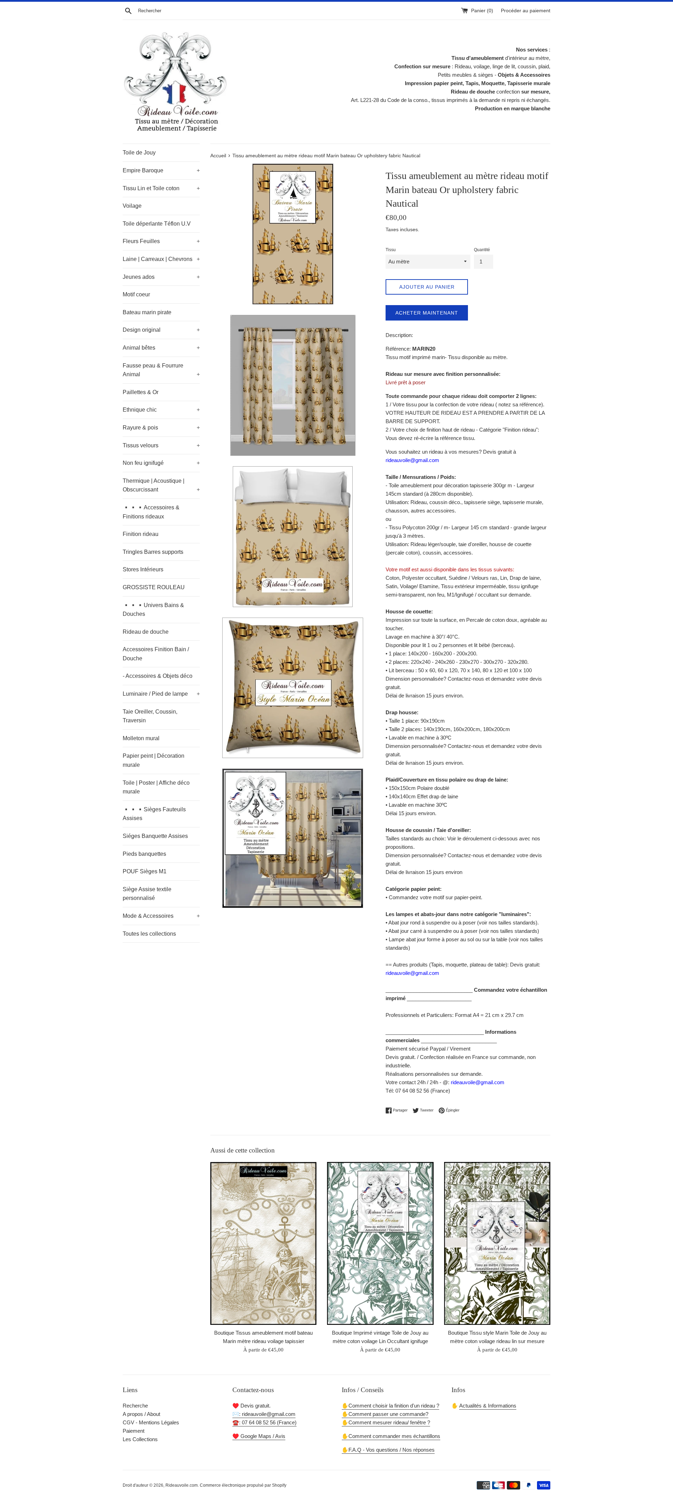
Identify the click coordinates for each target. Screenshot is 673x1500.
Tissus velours (161, 445)
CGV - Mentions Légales (151, 1422)
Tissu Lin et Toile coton (161, 188)
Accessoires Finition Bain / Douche (156, 653)
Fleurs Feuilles (161, 241)
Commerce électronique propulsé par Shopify (243, 1485)
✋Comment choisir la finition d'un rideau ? (390, 1406)
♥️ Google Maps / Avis (258, 1436)
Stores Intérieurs (143, 569)
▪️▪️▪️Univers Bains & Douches (153, 609)
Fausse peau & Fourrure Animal (161, 370)
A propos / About (141, 1414)
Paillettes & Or (140, 392)
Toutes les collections (149, 934)
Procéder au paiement (525, 10)
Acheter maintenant (426, 313)
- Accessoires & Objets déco (157, 676)
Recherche (135, 1406)
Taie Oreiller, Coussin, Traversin (150, 716)
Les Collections (140, 1439)
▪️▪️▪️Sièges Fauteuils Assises (154, 813)
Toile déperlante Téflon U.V (157, 224)
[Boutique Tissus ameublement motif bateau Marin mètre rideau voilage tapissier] (263, 1243)
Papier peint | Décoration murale (153, 760)
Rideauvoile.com (181, 1485)
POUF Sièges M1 (144, 871)
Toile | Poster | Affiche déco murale (156, 787)
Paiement (133, 1431)
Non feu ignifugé (161, 463)
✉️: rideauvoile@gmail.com (263, 1414)
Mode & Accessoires (161, 916)
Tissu (391, 249)
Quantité (482, 249)
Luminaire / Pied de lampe (161, 694)
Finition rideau (140, 534)
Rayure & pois (161, 428)
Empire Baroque (161, 170)
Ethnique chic (161, 410)
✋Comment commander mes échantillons (391, 1436)
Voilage (132, 206)
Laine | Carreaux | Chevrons (161, 259)
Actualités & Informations (487, 1406)
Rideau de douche (146, 632)
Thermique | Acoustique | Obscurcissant (161, 485)
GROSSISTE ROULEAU (154, 587)
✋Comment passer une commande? (385, 1414)
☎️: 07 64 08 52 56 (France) (264, 1422)
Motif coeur (136, 294)
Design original (161, 330)
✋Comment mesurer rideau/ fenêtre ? (386, 1422)
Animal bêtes (161, 348)
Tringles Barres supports (153, 552)
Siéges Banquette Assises (155, 836)
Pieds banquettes (144, 854)
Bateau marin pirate (147, 312)
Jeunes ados (161, 277)
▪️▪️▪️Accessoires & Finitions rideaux (151, 512)
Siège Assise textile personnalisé (147, 893)
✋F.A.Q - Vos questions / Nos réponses (388, 1450)
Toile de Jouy (139, 153)
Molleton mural (141, 738)
